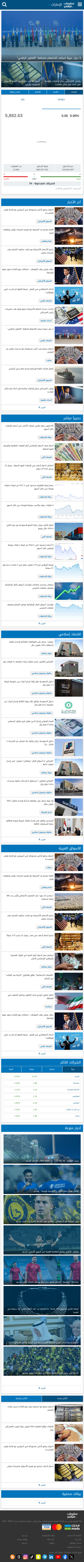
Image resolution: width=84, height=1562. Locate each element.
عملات (49, 360)
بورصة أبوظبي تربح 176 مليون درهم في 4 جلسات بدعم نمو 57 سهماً (28, 566)
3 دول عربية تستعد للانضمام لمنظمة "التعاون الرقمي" (30, 329)
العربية (55, 92)
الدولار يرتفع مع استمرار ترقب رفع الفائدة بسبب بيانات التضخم (30, 1408)
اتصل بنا (78, 1539)
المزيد (43, 407)
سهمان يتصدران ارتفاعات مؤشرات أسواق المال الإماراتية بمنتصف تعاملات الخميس (29, 586)
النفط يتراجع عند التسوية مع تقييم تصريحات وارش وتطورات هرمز (28, 231)
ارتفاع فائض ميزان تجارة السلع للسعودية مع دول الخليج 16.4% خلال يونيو (30, 527)
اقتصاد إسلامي (70, 634)
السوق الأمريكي (45, 221)
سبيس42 (76, 1083)
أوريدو (77, 1076)
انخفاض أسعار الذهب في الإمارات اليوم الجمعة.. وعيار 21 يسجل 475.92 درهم (29, 467)
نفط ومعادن (46, 241)
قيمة (31, 1069)
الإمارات (74, 92)
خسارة (52, 1069)
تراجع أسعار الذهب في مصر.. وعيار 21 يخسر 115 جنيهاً (30, 935)
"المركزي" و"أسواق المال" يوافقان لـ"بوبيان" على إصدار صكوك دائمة (29, 763)
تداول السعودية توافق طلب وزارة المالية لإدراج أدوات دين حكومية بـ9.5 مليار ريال (28, 703)
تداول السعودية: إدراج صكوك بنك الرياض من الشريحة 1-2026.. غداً (29, 743)
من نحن (24, 1535)
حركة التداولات (45, 437)
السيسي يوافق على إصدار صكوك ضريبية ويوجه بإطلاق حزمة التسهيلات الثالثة (29, 822)
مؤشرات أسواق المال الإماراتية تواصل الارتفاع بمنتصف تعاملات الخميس (30, 606)
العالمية (38, 92)
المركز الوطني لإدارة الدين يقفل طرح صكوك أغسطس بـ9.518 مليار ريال (30, 723)
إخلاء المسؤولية (48, 1535)
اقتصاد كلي (47, 457)
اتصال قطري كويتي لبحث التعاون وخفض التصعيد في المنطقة (30, 997)
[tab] (61, 103)
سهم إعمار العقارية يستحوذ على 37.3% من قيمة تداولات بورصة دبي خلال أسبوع (28, 487)
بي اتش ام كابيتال (72, 1109)
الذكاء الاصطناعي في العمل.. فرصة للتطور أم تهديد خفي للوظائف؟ (28, 291)
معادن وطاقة (15, 92)
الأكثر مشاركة (21, 1398)
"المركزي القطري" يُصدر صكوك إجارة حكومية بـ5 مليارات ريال (28, 662)
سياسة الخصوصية (74, 1547)
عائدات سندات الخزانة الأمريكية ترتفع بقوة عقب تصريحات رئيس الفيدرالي (29, 311)
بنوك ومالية (46, 653)
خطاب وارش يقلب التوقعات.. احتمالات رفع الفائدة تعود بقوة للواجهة (27, 271)
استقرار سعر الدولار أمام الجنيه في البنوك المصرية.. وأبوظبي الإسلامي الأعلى (31, 957)
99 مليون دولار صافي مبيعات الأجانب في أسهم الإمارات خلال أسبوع (29, 427)
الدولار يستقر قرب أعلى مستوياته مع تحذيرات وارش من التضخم (29, 350)
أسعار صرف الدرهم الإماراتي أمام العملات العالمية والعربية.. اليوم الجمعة (27, 447)
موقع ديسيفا (22, 1539)
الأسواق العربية (70, 848)
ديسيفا (24, 1543)
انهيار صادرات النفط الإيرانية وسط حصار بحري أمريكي (31, 369)
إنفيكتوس (75, 1096)
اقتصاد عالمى (46, 300)
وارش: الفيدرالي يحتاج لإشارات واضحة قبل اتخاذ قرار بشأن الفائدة (28, 390)
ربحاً (72, 1069)
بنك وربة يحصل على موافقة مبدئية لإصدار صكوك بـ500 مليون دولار (30, 802)
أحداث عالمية (46, 320)
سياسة (49, 1006)
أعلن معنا (50, 1539)
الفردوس (76, 1103)
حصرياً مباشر (72, 418)
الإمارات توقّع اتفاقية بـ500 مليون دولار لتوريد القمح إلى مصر (29, 1428)
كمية (11, 1069)
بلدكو (77, 1116)
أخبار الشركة (46, 812)
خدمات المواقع (75, 1543)
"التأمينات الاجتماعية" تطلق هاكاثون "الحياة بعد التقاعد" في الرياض (29, 977)
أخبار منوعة (73, 1128)
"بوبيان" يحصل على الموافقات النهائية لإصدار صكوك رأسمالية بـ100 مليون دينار (31, 643)
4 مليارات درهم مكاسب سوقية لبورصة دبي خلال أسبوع (30, 505)
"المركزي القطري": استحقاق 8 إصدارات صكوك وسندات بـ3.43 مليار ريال (30, 782)
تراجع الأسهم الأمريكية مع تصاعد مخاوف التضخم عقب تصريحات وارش (30, 251)
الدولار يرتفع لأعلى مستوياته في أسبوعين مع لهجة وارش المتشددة (28, 211)
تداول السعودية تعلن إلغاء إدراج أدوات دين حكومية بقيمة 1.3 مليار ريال (28, 683)
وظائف (51, 1543)
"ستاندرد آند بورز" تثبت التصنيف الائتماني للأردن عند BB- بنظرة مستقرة (29, 897)
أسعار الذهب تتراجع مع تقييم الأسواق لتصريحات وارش (30, 1466)
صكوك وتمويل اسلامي (42, 673)
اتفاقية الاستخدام (74, 1535)
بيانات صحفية (71, 1494)
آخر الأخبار (74, 202)
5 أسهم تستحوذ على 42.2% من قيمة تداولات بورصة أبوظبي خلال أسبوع (30, 547)
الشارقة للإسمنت (73, 1089)
